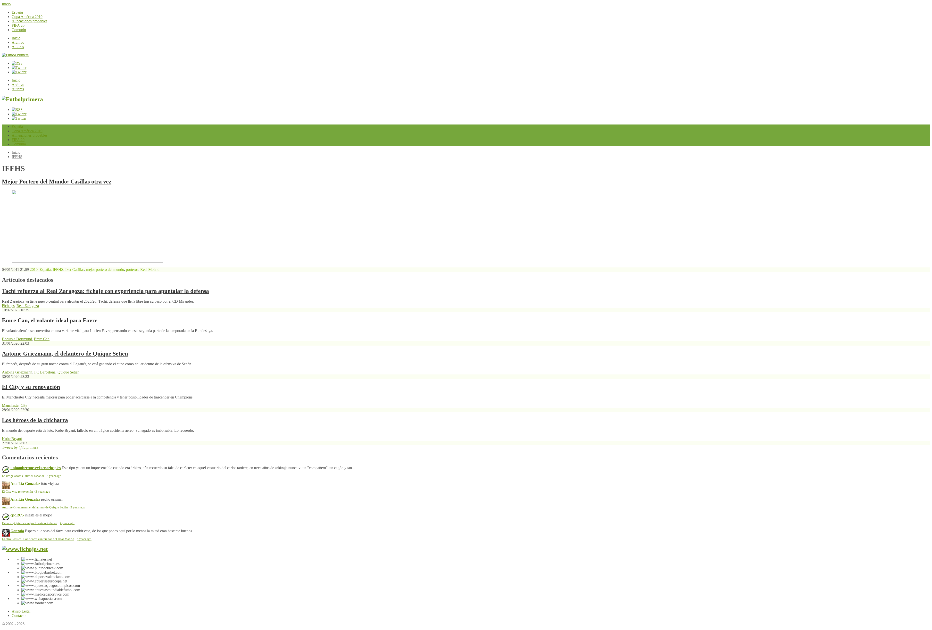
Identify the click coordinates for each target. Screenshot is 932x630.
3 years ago (42, 491)
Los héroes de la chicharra (35, 420)
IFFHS (17, 157)
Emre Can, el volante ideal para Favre (50, 320)
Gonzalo (17, 531)
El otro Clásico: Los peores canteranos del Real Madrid (38, 539)
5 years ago (84, 539)
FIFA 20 (18, 25)
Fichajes (8, 306)
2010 (34, 269)
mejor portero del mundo (105, 269)
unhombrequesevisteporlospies (35, 468)
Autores (18, 47)
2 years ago (54, 476)
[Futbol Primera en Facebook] (19, 68)
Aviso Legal (21, 611)
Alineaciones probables (29, 21)
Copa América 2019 (27, 17)
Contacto (18, 615)
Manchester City (14, 405)
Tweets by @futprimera (20, 447)
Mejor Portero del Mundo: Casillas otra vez (56, 181)
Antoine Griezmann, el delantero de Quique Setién (65, 353)
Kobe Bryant (12, 439)
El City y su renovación (31, 387)
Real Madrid (149, 269)
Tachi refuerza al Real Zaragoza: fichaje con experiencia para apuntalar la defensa (105, 291)
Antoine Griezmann (17, 372)
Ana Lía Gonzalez (25, 483)
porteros (132, 269)
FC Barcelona (45, 372)
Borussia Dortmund (17, 339)
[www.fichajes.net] (25, 549)
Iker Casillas (74, 269)
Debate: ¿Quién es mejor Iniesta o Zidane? (29, 523)
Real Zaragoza (28, 306)
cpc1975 (17, 515)
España (17, 12)
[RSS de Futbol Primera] (17, 63)
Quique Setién (68, 372)
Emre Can (42, 339)
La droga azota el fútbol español (23, 476)
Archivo (18, 42)
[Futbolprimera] (22, 99)
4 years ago (67, 523)
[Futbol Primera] (15, 55)
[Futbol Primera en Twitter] (19, 72)
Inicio (6, 4)
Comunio (19, 30)
